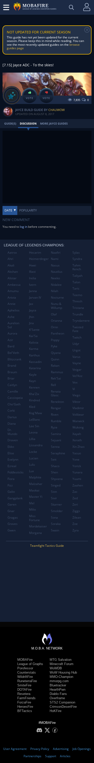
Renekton (57, 402)
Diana (12, 423)
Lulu (32, 464)
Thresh (77, 301)
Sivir (54, 498)
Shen (54, 472)
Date (8, 210)
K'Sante (34, 330)
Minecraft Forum (61, 664)
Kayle (33, 374)
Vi (73, 389)
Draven (13, 440)
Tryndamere (81, 320)
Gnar (11, 511)
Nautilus (56, 271)
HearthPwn (57, 689)
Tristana (78, 308)
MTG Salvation (60, 660)
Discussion (28, 123)
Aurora (12, 333)
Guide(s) (10, 123)
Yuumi (76, 479)
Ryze (54, 427)
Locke (33, 452)
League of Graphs (30, 664)
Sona (54, 517)
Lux (31, 471)
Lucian (33, 458)
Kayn (32, 381)
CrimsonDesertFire (63, 707)
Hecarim (35, 252)
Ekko (11, 447)
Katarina (35, 368)
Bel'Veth (13, 353)
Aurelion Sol (13, 325)
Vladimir (78, 408)
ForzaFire (24, 702)
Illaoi (32, 271)
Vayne (76, 363)
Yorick (76, 466)
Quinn (55, 359)
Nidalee (56, 285)
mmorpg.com (59, 681)
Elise (11, 453)
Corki (11, 410)
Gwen (12, 530)
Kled (32, 407)
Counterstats (26, 672)
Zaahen (77, 485)
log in (23, 227)
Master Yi (35, 497)
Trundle (77, 314)
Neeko (55, 278)
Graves (13, 524)
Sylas (76, 252)
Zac (74, 491)
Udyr (75, 344)
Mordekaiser (38, 526)
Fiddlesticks (16, 472)
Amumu (13, 291)
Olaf (54, 314)
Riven (54, 414)
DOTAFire (24, 689)
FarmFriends (26, 698)
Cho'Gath (14, 404)
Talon (76, 282)
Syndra (77, 259)
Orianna (56, 320)
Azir (10, 340)
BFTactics (24, 711)
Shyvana (57, 479)
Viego (76, 395)
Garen (12, 504)
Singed (55, 485)
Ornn (54, 327)
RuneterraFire (27, 681)
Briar (11, 378)
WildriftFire (25, 677)
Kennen (34, 387)
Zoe (75, 524)
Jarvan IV (35, 297)
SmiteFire (24, 685)
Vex (74, 382)
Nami (54, 259)
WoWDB (56, 668)
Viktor (76, 402)
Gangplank (15, 498)
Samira (56, 434)
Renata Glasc (56, 393)
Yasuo (76, 453)
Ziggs (76, 511)
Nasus (55, 265)
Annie (12, 304)
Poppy (55, 340)
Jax (31, 304)
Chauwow (56, 110)
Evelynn (13, 459)
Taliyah (77, 276)
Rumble (56, 421)
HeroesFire (25, 707)
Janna (33, 291)
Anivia (12, 297)
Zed (75, 498)
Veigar (76, 369)
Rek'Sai (56, 378)
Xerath (77, 440)
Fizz (10, 485)
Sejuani (56, 440)
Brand (12, 365)
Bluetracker (58, 685)
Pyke (54, 346)
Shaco (55, 466)
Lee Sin (34, 426)
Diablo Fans (58, 694)
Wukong (78, 427)
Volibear (78, 414)
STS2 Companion (62, 702)
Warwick (78, 421)
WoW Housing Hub (63, 672)
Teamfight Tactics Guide (47, 545)
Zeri (75, 504)
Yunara (77, 472)
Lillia (32, 439)
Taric (75, 288)
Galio (11, 491)
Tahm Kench (76, 267)
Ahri (10, 259)
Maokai (34, 490)
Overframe (57, 698)
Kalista (33, 342)
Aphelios (14, 310)
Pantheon (57, 333)
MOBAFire (25, 660)
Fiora (11, 479)
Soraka (56, 524)
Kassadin (35, 362)
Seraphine (58, 453)
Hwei (32, 265)
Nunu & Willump (56, 306)
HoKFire (55, 711)
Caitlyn (12, 385)
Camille (13, 391)
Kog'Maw (35, 413)
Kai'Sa (33, 336)
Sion (54, 491)
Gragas (13, 517)
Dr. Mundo (12, 432)
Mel (31, 503)
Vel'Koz (77, 376)
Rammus (57, 372)
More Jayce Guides (54, 123)
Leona (33, 432)
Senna (55, 447)
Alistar (12, 278)
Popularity (28, 210)
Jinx (31, 323)
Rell (53, 385)
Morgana (35, 533)
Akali (11, 265)
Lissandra (36, 445)
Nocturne (57, 297)
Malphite (35, 477)
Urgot (76, 350)
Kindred (34, 400)
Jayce (32, 310)
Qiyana (56, 353)
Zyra (75, 530)
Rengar (56, 408)
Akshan (13, 271)
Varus (76, 357)
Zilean (76, 517)
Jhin (31, 317)
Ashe (11, 317)
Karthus (34, 355)
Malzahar (35, 484)
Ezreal (12, 466)
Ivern (32, 285)
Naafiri (55, 252)
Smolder (57, 511)
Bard (11, 346)
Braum (12, 372)
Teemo (77, 295)
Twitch (76, 337)
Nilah (54, 291)
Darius (12, 417)
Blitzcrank (14, 359)
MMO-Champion (61, 677)
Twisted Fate (77, 329)
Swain (55, 530)
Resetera (23, 694)
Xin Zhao (78, 447)
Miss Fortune (34, 518)
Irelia (32, 278)
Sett (53, 459)
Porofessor (25, 668)
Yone (75, 459)
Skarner (56, 504)
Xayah (76, 434)
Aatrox (12, 252)
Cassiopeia (15, 398)
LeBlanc (34, 419)
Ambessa (14, 285)
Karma (33, 349)
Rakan (55, 365)
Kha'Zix (34, 394)
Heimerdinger (38, 259)
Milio (32, 509)
